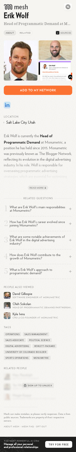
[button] (28, 426)
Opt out (41, 427)
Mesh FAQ (28, 427)
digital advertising (17, 346)
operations (12, 334)
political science (39, 340)
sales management (36, 334)
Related (25, 33)
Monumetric (41, 357)
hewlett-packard (44, 346)
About (10, 33)
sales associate (14, 340)
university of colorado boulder (25, 352)
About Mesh (11, 427)
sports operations (16, 357)
